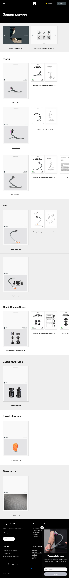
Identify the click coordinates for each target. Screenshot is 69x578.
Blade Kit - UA (16, 296)
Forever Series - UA (16, 194)
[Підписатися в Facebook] (4, 564)
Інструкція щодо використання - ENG (44, 177)
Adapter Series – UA (16, 405)
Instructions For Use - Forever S (44, 129)
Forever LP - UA (16, 102)
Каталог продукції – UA (16, 48)
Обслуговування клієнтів (10, 550)
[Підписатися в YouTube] (13, 564)
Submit (56, 574)
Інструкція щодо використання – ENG (44, 85)
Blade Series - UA (16, 249)
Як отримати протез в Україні (11, 556)
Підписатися (8, 538)
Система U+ (6, 553)
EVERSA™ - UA (16, 515)
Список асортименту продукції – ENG (44, 48)
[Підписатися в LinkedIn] (18, 564)
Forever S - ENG (16, 148)
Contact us (61, 3)
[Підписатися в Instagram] (8, 564)
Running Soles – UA (16, 460)
